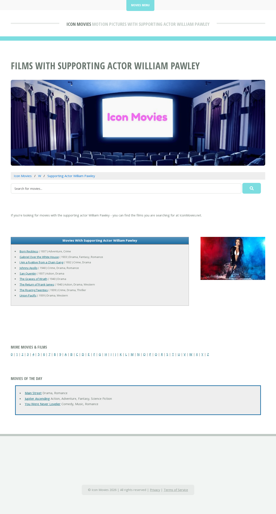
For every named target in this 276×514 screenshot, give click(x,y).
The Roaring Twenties (34, 290)
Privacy (155, 490)
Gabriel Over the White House (39, 257)
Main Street (33, 393)
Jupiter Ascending (37, 398)
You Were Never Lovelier (43, 404)
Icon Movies (78, 24)
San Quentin (28, 273)
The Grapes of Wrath (33, 279)
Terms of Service (176, 490)
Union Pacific (28, 295)
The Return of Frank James (37, 284)
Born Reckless (29, 251)
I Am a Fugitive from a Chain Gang (41, 262)
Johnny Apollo (29, 268)
